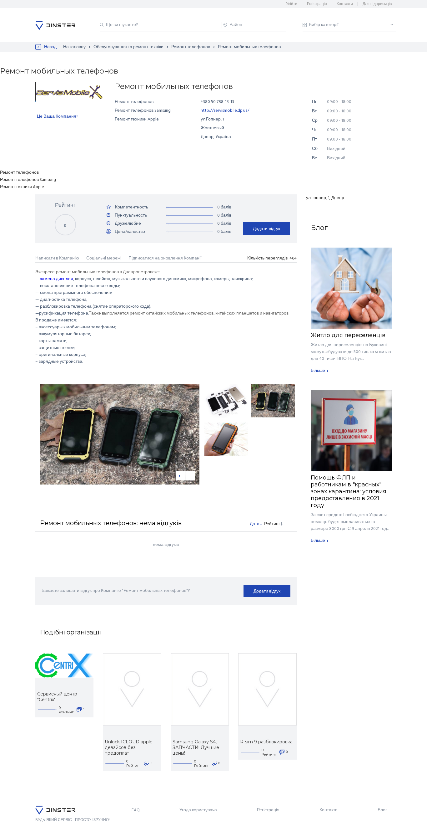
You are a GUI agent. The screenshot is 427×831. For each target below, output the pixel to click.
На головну (74, 47)
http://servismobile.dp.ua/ (225, 110)
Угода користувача (198, 810)
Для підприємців (377, 4)
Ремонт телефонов (190, 47)
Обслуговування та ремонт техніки (128, 47)
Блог (382, 810)
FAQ (136, 810)
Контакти (345, 4)
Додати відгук (266, 228)
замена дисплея (56, 279)
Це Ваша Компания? (57, 116)
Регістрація (317, 4)
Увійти (291, 4)
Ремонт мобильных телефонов (249, 47)
